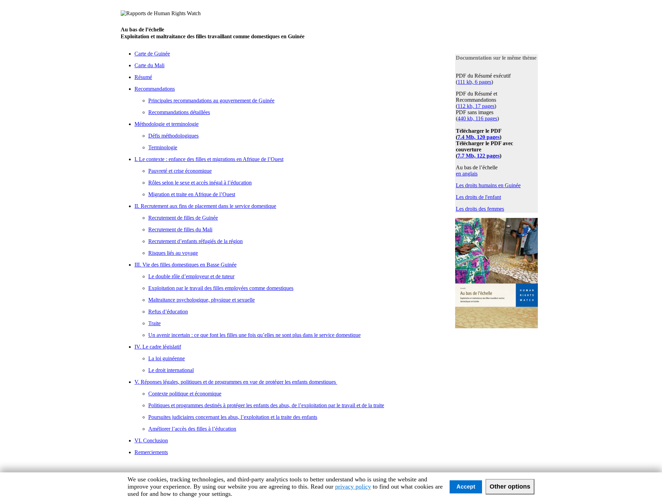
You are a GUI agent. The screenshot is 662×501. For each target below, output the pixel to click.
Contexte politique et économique (184, 394)
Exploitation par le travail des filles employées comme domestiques (220, 288)
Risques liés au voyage (173, 253)
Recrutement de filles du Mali (180, 229)
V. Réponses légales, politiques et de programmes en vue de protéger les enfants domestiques (235, 382)
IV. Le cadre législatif (157, 347)
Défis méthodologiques (173, 136)
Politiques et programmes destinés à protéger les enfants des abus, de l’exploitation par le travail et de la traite (266, 405)
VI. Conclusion (151, 440)
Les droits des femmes (480, 209)
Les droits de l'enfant (478, 197)
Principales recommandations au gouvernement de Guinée (211, 100)
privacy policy (353, 486)
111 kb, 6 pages (474, 82)
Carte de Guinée (152, 54)
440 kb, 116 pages (477, 118)
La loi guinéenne (166, 358)
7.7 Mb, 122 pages (479, 156)
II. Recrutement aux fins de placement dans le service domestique (205, 206)
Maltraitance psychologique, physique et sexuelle (201, 300)
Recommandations (154, 89)
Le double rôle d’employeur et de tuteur (191, 276)
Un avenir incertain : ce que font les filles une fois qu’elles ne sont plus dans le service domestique (254, 335)
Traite (154, 323)
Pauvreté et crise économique (180, 171)
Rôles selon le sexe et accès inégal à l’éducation (200, 183)
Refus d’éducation (168, 311)
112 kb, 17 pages (476, 106)
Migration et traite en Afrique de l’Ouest (191, 194)
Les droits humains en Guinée (488, 185)
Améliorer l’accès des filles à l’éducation (192, 429)
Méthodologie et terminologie (166, 124)
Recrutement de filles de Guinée (183, 218)
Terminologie (162, 147)
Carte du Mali (149, 65)
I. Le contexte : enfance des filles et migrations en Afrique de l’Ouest (208, 159)
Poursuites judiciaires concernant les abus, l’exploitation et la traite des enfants (232, 417)
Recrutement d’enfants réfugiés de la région (195, 241)
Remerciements (151, 452)
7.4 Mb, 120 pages (479, 137)
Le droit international (171, 370)
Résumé (143, 77)
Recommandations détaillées (179, 112)
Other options (510, 486)
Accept (466, 487)
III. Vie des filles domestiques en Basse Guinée (185, 265)
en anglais (467, 174)
